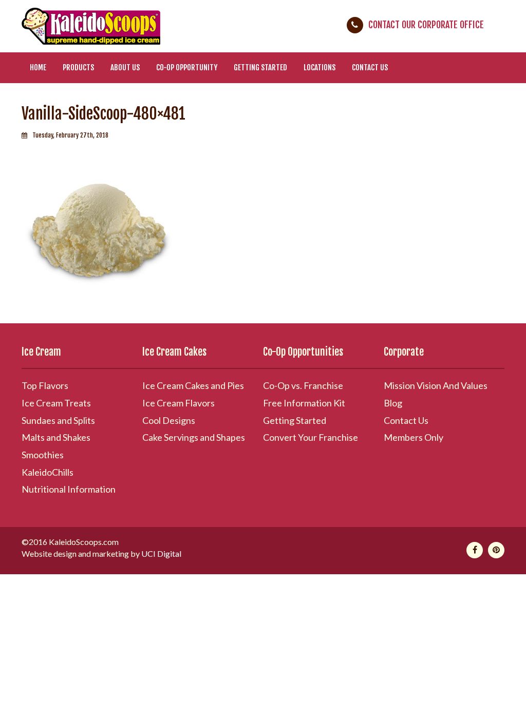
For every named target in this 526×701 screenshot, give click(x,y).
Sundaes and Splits (58, 420)
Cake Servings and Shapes (193, 437)
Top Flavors (45, 385)
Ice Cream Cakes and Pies (193, 385)
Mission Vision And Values (435, 385)
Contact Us (370, 67)
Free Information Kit (304, 402)
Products (78, 67)
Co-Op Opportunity (186, 67)
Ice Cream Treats (56, 402)
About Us (125, 67)
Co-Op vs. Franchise (303, 385)
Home (38, 67)
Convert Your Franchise (310, 437)
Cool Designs (168, 420)
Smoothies (43, 454)
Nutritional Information (69, 489)
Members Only (413, 437)
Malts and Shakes (56, 437)
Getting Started (260, 67)
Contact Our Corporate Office (426, 24)
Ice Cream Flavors (178, 402)
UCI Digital (161, 553)
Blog (393, 402)
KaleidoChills (47, 472)
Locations (319, 67)
